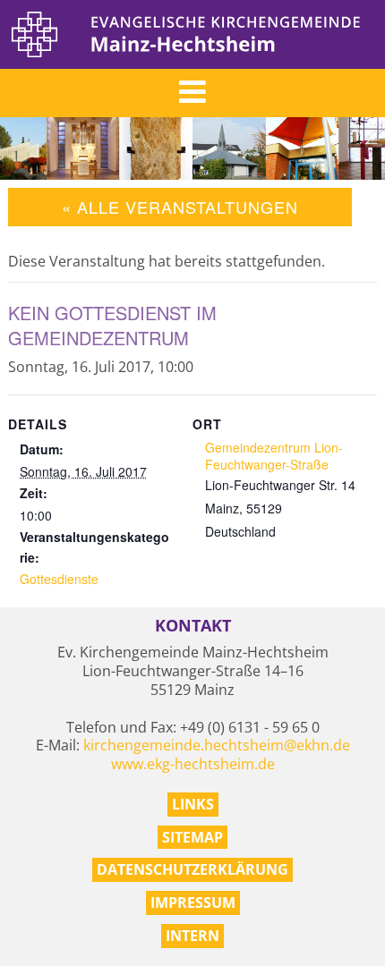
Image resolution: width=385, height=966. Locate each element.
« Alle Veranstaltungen (180, 206)
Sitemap (192, 837)
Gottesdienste (59, 579)
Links (193, 804)
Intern (192, 935)
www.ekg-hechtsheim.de (193, 764)
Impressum (192, 902)
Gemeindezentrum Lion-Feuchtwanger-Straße (274, 455)
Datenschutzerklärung (192, 869)
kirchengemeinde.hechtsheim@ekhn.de (216, 745)
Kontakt (193, 625)
